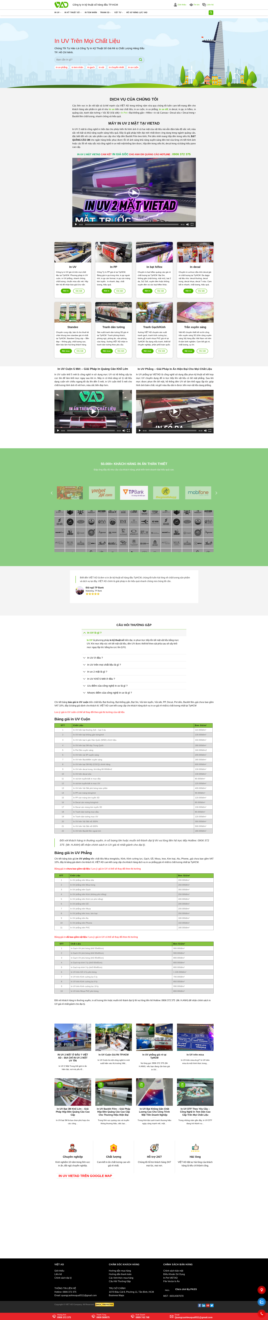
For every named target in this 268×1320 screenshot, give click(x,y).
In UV (90, 640)
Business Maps (116, 1295)
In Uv (56, 12)
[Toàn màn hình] (192, 224)
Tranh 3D (104, 12)
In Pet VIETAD (170, 1278)
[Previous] (51, 493)
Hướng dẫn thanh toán (120, 1274)
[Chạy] (76, 224)
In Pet (124, 113)
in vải (102, 67)
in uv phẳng (61, 67)
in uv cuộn (133, 67)
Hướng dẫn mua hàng (120, 1271)
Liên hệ (210, 5)
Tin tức (196, 5)
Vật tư (117, 12)
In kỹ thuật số (72, 12)
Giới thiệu (181, 5)
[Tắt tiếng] (187, 224)
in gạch (91, 67)
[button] (134, 192)
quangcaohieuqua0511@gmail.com (79, 1295)
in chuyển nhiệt (116, 67)
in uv (111, 109)
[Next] (216, 493)
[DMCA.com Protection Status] (104, 1304)
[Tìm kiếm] (211, 12)
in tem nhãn (77, 67)
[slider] (132, 224)
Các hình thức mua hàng (121, 1278)
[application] (134, 192)
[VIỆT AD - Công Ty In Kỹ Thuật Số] (61, 5)
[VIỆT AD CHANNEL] (208, 1305)
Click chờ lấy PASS (186, 1289)
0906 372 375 (181, 154)
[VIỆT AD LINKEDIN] (203, 1305)
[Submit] (140, 60)
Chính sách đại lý (63, 1278)
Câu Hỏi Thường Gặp (120, 1281)
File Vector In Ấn (171, 1281)
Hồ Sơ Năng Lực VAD (136, 12)
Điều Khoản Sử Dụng (174, 1274)
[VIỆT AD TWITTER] (212, 1305)
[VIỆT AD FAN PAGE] (199, 1305)
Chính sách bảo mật (173, 1271)
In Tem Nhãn (91, 12)
